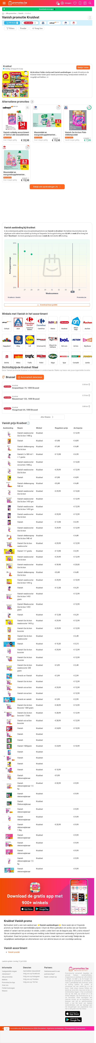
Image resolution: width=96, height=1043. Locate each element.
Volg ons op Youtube (30, 979)
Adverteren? (6, 974)
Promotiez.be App (8, 982)
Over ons (5, 985)
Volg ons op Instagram (31, 976)
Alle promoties (11, 13)
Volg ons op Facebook (31, 974)
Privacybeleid (69, 1028)
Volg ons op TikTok (30, 982)
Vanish (20, 13)
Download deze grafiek (48, 305)
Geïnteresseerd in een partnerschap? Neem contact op (52, 974)
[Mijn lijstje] (85, 3)
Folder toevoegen (8, 988)
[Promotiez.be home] (17, 3)
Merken (4, 980)
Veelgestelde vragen (9, 971)
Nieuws (4, 991)
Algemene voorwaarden (55, 1028)
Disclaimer (42, 1028)
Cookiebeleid (80, 1028)
